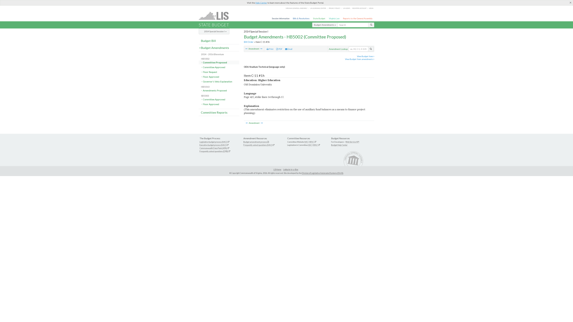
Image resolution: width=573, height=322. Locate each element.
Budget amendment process (255, 142)
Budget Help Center (339, 145)
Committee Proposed (215, 62)
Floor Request (210, 72)
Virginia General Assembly (296, 8)
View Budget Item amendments (359, 59)
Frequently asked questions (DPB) (214, 151)
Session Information (280, 18)
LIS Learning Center (318, 8)
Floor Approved (211, 76)
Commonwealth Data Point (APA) (213, 148)
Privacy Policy (334, 8)
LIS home (346, 8)
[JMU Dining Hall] (246, 49)
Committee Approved (214, 67)
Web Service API (352, 142)
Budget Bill (208, 40)
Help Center (261, 2)
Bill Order (249, 42)
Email (289, 49)
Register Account (359, 8)
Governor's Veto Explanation (217, 81)
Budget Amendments (324, 25)
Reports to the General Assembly (357, 18)
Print (271, 49)
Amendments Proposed (215, 90)
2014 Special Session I (214, 31)
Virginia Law (334, 18)
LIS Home (277, 169)
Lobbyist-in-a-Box (290, 169)
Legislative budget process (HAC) (213, 142)
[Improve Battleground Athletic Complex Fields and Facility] (261, 49)
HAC (306, 142)
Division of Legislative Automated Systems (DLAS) (322, 173)
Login (371, 8)
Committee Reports (214, 112)
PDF (280, 49)
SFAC (311, 142)
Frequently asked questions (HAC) (257, 145)
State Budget (319, 18)
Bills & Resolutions (301, 18)
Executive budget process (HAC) (213, 145)
